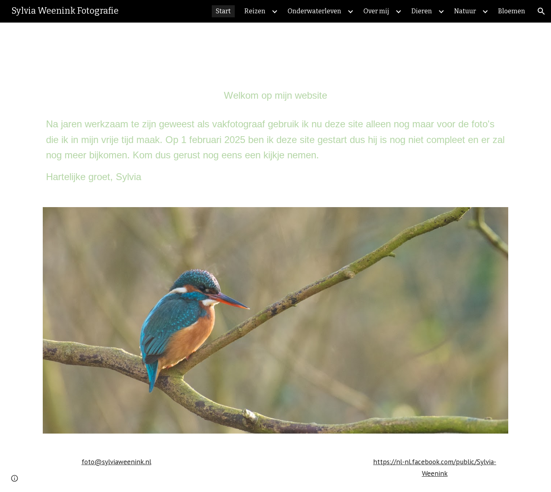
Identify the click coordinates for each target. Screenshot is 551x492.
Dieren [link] (421, 11)
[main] (275, 136)
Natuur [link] (465, 11)
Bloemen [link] (511, 11)
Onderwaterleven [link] (314, 11)
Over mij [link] (376, 11)
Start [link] (223, 11)
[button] (541, 11)
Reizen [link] (254, 11)
